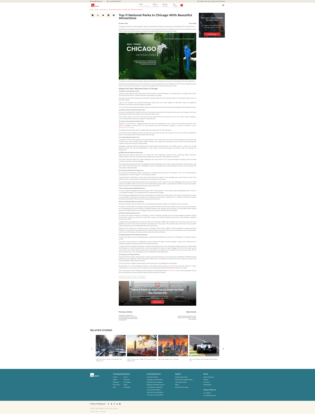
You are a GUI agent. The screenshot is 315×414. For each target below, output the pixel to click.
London (115, 377)
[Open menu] (223, 5)
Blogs (177, 384)
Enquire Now (157, 302)
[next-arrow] (223, 348)
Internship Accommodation (155, 395)
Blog (96, 9)
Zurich (125, 377)
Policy (97, 411)
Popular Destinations (181, 377)
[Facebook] (108, 404)
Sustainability (207, 384)
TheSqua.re (172, 270)
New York (126, 379)
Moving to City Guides (181, 387)
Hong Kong (116, 384)
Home (92, 9)
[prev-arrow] (91, 348)
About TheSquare (208, 377)
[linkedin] (108, 15)
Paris (114, 387)
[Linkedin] (117, 404)
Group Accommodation (154, 390)
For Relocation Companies (155, 387)
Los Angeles (127, 382)
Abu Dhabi (127, 387)
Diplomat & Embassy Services (155, 384)
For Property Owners (209, 395)
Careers (205, 379)
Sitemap (103, 411)
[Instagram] (114, 404)
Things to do (103, 9)
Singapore (116, 382)
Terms (92, 411)
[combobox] (145, 6)
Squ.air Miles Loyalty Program (184, 379)
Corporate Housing (152, 377)
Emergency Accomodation (155, 379)
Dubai (125, 384)
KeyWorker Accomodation (155, 382)
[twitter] (103, 15)
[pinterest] (113, 15)
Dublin (115, 379)
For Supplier (207, 393)
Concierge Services (181, 382)
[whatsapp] (98, 15)
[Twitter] (111, 404)
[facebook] (92, 15)
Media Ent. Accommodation (155, 392)
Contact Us (206, 382)
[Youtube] (120, 404)
